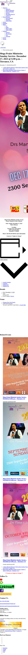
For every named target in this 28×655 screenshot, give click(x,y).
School (4, 22)
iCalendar (5, 283)
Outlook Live (6, 286)
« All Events (3, 47)
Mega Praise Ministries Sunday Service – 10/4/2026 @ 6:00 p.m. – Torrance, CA (15, 560)
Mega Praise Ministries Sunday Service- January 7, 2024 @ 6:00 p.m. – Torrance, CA (14, 71)
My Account (8, 33)
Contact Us (8, 15)
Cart (7, 35)
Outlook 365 (6, 285)
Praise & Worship (10, 11)
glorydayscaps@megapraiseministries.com (9, 606)
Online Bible (9, 20)
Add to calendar (4, 259)
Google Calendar (7, 282)
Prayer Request (6, 17)
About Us (5, 7)
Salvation (8, 19)
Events (4, 37)
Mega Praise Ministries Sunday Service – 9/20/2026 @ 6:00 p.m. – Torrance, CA (15, 479)
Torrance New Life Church (9, 302)
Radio (7, 27)
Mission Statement (10, 10)
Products (5, 31)
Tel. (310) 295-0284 (4, 601)
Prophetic (5, 23)
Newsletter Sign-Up (10, 14)
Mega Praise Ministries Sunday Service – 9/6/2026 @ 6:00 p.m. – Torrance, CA (15, 398)
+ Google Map (22, 305)
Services (8, 13)
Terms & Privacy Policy (10, 631)
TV (6, 26)
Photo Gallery (9, 28)
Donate (4, 39)
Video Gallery (9, 30)
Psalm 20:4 (2, 621)
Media (4, 24)
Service (12, 296)
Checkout (8, 36)
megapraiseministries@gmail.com (7, 603)
